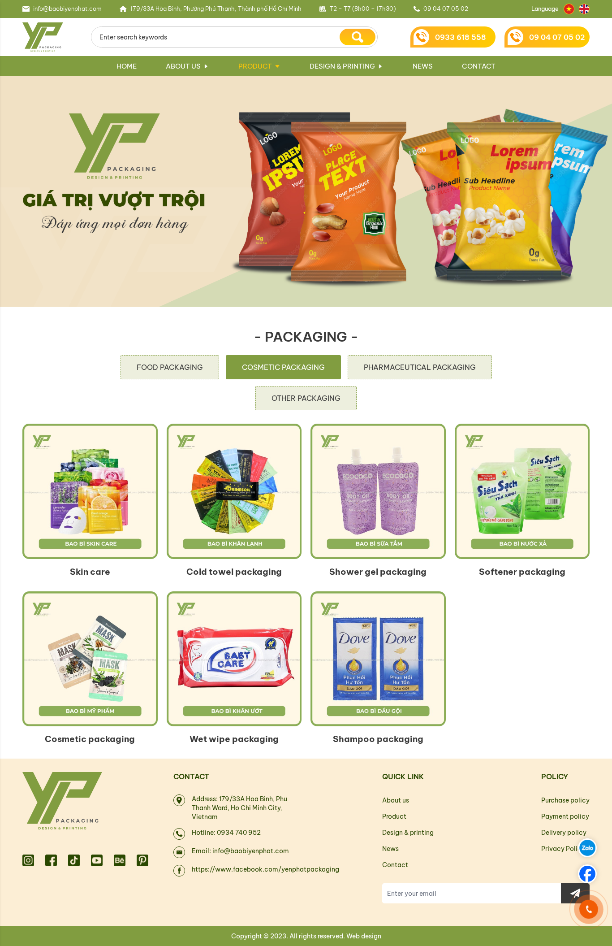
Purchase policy (565, 800)
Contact (479, 66)
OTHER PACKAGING (306, 398)
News (423, 66)
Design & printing (342, 66)
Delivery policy (563, 833)
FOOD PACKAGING (170, 367)
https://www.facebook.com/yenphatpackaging (265, 869)
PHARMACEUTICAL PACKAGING (420, 367)
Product (255, 66)
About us (183, 66)
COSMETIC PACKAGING (283, 367)
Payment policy (565, 816)
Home (126, 66)
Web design (363, 936)
